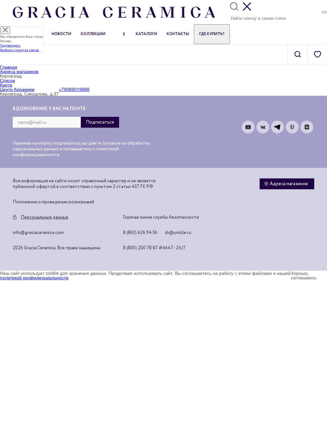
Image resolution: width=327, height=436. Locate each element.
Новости (61, 34)
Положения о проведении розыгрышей (53, 202)
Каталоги (146, 34)
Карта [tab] (6, 84)
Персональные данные (44, 217)
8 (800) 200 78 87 (140, 248)
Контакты (178, 34)
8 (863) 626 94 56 (140, 232)
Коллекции (93, 34)
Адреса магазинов (289, 184)
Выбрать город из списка (19, 50)
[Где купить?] (324, 12)
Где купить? (211, 34)
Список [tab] (7, 80)
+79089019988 (74, 89)
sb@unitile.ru (178, 232)
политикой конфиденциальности (34, 277)
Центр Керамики (17, 89)
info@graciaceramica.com (38, 232)
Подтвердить (10, 45)
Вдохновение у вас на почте (49, 109)
